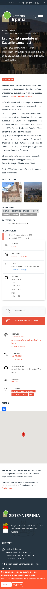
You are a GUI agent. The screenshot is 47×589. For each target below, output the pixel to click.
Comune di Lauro (17, 336)
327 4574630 (16, 359)
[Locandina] (12, 192)
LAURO (31, 394)
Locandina (15, 381)
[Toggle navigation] (40, 16)
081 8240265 (16, 356)
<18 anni (6, 214)
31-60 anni (24, 214)
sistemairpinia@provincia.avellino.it (23, 563)
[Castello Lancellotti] (34, 192)
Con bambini (16, 211)
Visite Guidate (30, 391)
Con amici (6, 211)
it (43, 2)
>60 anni (33, 214)
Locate (4, 409)
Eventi (12, 30)
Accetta (6, 584)
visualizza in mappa (20, 269)
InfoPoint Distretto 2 (19, 256)
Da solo (26, 211)
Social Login (14, 2)
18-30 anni (14, 214)
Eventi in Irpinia (18, 391)
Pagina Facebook (18, 346)
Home (4, 30)
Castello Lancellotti (17, 96)
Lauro (29, 96)
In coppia (34, 211)
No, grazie (17, 584)
